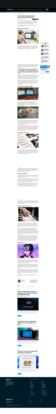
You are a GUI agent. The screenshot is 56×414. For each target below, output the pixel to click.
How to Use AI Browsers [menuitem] (30, 11)
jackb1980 (21, 236)
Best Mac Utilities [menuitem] (21, 11)
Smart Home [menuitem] (37, 9)
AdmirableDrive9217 (31, 228)
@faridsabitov (35, 69)
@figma (23, 71)
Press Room (41, 400)
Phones (31, 381)
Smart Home (31, 385)
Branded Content (43, 391)
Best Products (43, 385)
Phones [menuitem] (21, 9)
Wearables (43, 382)
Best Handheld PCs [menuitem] (26, 11)
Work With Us (30, 400)
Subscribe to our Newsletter (44, 390)
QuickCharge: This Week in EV (31, 286)
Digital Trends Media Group (9, 405)
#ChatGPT (22, 69)
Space (42, 383)
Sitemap (41, 401)
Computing (31, 382)
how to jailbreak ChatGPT (32, 274)
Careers (29, 399)
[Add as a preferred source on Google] (34, 19)
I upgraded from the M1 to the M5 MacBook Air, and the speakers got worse (46, 46)
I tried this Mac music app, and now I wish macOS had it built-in (46, 54)
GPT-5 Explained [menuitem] (46, 11)
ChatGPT (23, 286)
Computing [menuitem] (18, 9)
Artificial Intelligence (19, 286)
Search (49, 9)
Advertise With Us (32, 392)
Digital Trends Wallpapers (44, 392)
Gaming (31, 383)
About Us (31, 390)
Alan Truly (19, 19)
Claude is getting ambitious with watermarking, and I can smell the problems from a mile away (46, 62)
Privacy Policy (41, 399)
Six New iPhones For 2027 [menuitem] (16, 11)
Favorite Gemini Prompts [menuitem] (41, 11)
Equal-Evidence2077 (25, 228)
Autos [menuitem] (34, 9)
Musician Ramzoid (19, 168)
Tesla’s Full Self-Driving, (32, 128)
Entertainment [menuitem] (27, 9)
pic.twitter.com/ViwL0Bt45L (33, 71)
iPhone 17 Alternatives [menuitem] (36, 11)
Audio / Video (31, 384)
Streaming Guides (44, 384)
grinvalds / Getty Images (19, 44)
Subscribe (47, 71)
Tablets (42, 381)
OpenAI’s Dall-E (19, 47)
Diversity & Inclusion (30, 401)
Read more (19, 315)
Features (26, 286)
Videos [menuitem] (41, 9)
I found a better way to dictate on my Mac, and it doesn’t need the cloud (46, 57)
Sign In (47, 9)
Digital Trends (9, 10)
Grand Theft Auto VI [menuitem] (11, 11)
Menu (6, 9)
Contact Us (31, 391)
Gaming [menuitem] (24, 9)
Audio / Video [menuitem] (31, 9)
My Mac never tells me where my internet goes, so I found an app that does (46, 50)
